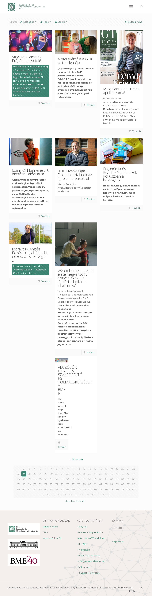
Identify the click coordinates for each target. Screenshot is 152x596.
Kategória (28, 21)
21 (128, 468)
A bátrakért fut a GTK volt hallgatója (75, 60)
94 (45, 489)
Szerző (61, 21)
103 (95, 489)
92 (34, 489)
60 (100, 479)
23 (18, 473)
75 (62, 484)
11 (73, 468)
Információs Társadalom (90, 538)
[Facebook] (129, 591)
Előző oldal (78, 459)
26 (34, 473)
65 (128, 479)
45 (18, 479)
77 (73, 484)
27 (40, 473)
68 (23, 484)
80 (89, 484)
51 (51, 479)
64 (122, 479)
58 (89, 479)
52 (56, 479)
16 (101, 468)
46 (23, 479)
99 (73, 489)
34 (78, 473)
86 (122, 484)
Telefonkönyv (50, 526)
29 (51, 473)
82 (100, 484)
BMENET (82, 544)
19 (117, 468)
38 (100, 473)
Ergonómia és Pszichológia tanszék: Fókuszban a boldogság (120, 174)
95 (51, 489)
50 (45, 479)
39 (106, 473)
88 (133, 484)
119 (87, 494)
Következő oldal (74, 501)
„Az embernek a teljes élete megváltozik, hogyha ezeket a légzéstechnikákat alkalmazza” (75, 278)
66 (133, 479)
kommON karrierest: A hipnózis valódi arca (30, 172)
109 (128, 489)
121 (97, 494)
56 (78, 479)
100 (79, 489)
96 (56, 489)
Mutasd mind (134, 21)
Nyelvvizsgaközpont (88, 555)
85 (117, 484)
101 (84, 489)
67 (18, 484)
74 (56, 484)
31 (62, 473)
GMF (45, 532)
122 (103, 494)
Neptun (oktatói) (51, 538)
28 (45, 473)
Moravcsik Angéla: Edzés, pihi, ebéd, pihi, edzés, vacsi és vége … (30, 254)
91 (29, 489)
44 (133, 473)
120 (92, 494)
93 (40, 489)
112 (48, 494)
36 (89, 473)
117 (75, 494)
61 (106, 479)
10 (67, 468)
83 (106, 484)
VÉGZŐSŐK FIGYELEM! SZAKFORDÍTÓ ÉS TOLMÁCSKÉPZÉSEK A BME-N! (75, 380)
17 (106, 468)
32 (67, 473)
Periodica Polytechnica (90, 532)
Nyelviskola (83, 549)
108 (123, 489)
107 (117, 489)
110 (133, 489)
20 (122, 468)
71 (40, 484)
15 (95, 468)
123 (109, 494)
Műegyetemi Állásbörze (90, 561)
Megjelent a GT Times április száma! (121, 90)
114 (59, 494)
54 (67, 479)
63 (117, 479)
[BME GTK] (26, 6)
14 (89, 468)
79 (84, 484)
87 (128, 484)
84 (111, 484)
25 (29, 473)
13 (84, 468)
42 (122, 473)
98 (67, 489)
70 (34, 484)
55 (73, 479)
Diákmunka (83, 567)
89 (18, 489)
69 (29, 484)
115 (64, 494)
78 (78, 484)
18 (111, 468)
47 (29, 479)
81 (95, 484)
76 (67, 484)
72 (45, 484)
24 (23, 473)
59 (95, 479)
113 (54, 494)
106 (112, 489)
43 (128, 473)
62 (111, 479)
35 (84, 473)
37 (95, 473)
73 (51, 484)
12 (79, 468)
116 (70, 494)
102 (90, 489)
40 (111, 473)
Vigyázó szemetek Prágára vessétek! (26, 58)
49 (40, 479)
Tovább (45, 103)
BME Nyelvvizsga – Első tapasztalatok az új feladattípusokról (75, 174)
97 (62, 489)
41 (117, 473)
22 (133, 468)
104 (101, 489)
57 (84, 479)
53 (62, 479)
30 (56, 473)
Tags (46, 21)
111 (43, 494)
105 (106, 489)
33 (73, 473)
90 (23, 489)
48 (34, 479)
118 (81, 494)
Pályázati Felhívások (88, 572)
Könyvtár (82, 526)
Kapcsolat (118, 541)
